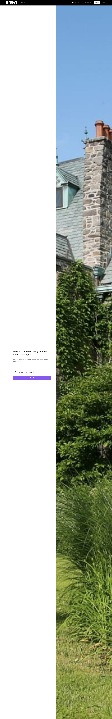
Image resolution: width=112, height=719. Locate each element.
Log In (103, 3)
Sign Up (97, 3)
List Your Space (88, 3)
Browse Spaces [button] (76, 3)
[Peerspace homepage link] (11, 2)
